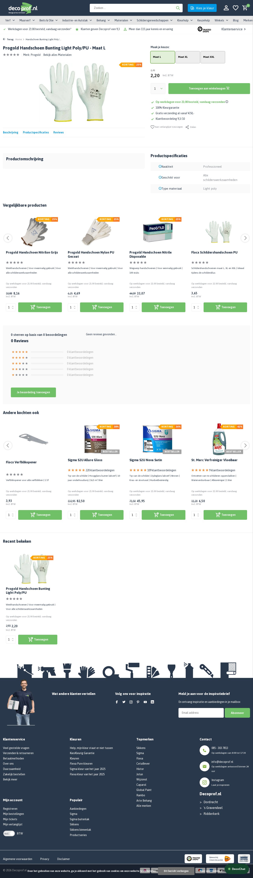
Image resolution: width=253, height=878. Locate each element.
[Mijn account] (226, 8)
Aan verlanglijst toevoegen (168, 126)
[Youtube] (145, 702)
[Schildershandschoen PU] (219, 231)
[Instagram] (131, 702)
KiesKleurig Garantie (82, 753)
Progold (36, 54)
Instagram (217, 780)
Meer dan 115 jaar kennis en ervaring (151, 29)
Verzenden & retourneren (18, 753)
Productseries (78, 835)
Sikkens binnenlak (80, 829)
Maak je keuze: (160, 47)
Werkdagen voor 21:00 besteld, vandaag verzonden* (39, 29)
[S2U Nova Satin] (157, 439)
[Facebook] (116, 702)
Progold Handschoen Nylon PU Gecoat (91, 254)
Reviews (58, 132)
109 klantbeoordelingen (161, 470)
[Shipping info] (227, 102)
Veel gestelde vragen (16, 748)
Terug (9, 39)
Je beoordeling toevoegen (33, 392)
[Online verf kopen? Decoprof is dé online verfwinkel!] (22, 8)
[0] (244, 8)
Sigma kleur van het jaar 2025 (87, 769)
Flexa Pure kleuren (81, 763)
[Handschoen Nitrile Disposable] (157, 231)
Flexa (139, 758)
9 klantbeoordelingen (222, 470)
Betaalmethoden (13, 758)
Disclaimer (63, 859)
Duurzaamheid (12, 769)
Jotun (139, 774)
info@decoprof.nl (222, 761)
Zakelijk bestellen (14, 774)
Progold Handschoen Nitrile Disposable (150, 254)
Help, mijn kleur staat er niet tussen (91, 748)
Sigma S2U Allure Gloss (85, 460)
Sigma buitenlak (79, 819)
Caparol (141, 784)
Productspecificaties (36, 132)
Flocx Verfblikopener (21, 462)
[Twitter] (124, 702)
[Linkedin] (152, 702)
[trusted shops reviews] (204, 29)
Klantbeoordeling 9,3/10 (170, 118)
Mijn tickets (10, 819)
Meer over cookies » (210, 871)
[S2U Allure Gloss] (96, 439)
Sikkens (74, 824)
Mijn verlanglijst (13, 824)
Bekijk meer (10, 779)
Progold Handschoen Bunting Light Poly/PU (28, 591)
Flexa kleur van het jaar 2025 (87, 774)
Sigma (73, 813)
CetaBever (143, 763)
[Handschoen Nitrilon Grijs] (34, 231)
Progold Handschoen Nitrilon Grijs (32, 252)
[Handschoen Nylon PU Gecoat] (96, 231)
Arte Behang (144, 800)
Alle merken (143, 805)
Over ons (8, 763)
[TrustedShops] (193, 858)
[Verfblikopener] (34, 439)
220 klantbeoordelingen (100, 470)
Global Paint (144, 790)
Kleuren (74, 758)
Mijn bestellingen (13, 813)
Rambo (140, 795)
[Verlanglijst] (235, 8)
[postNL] (220, 858)
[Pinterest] (138, 702)
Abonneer (237, 713)
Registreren (10, 808)
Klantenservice (232, 29)
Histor (140, 769)
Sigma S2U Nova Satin (145, 460)
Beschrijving (10, 132)
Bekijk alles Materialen (57, 54)
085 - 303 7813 (219, 748)
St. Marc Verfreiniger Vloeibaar (214, 460)
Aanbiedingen (78, 808)
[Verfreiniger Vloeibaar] (219, 439)
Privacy (44, 859)
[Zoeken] (178, 8)
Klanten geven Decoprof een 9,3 (100, 29)
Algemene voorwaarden (17, 859)
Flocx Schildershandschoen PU (214, 252)
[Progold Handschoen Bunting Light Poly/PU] (31, 569)
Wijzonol (141, 779)
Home (18, 39)
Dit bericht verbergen (176, 871)
